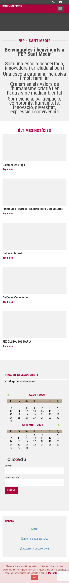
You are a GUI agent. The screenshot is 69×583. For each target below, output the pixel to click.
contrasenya (12, 477)
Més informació (56, 573)
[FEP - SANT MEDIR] (12, 9)
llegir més (8, 169)
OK (34, 577)
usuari (8, 465)
